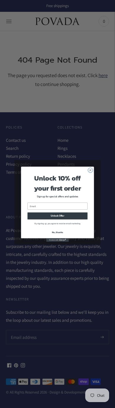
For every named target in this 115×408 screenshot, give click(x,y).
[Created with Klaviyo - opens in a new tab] (57, 239)
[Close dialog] (90, 170)
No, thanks (57, 231)
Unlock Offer (57, 215)
